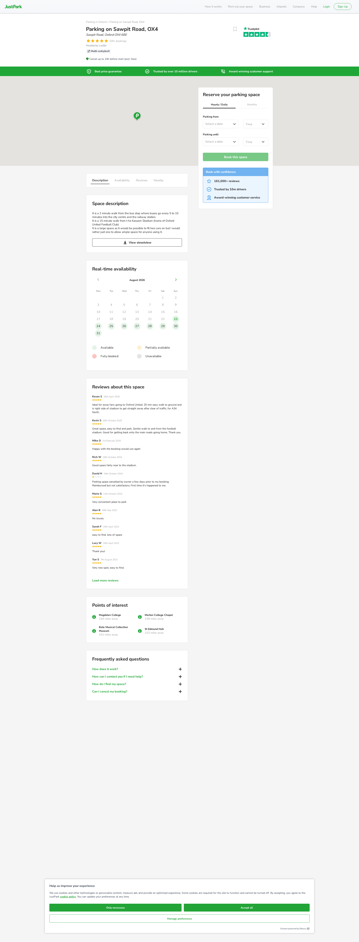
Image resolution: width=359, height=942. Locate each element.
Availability (122, 180)
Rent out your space (240, 6)
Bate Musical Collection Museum (113, 629)
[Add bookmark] (235, 29)
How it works (213, 6)
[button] (219, 105)
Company (299, 6)
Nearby (158, 180)
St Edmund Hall (154, 629)
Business (264, 6)
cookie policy (68, 896)
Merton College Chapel (159, 615)
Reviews (142, 180)
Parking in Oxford (96, 22)
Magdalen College (110, 615)
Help (314, 6)
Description (100, 180)
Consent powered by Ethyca (293, 928)
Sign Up (343, 6)
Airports (281, 6)
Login (326, 6)
